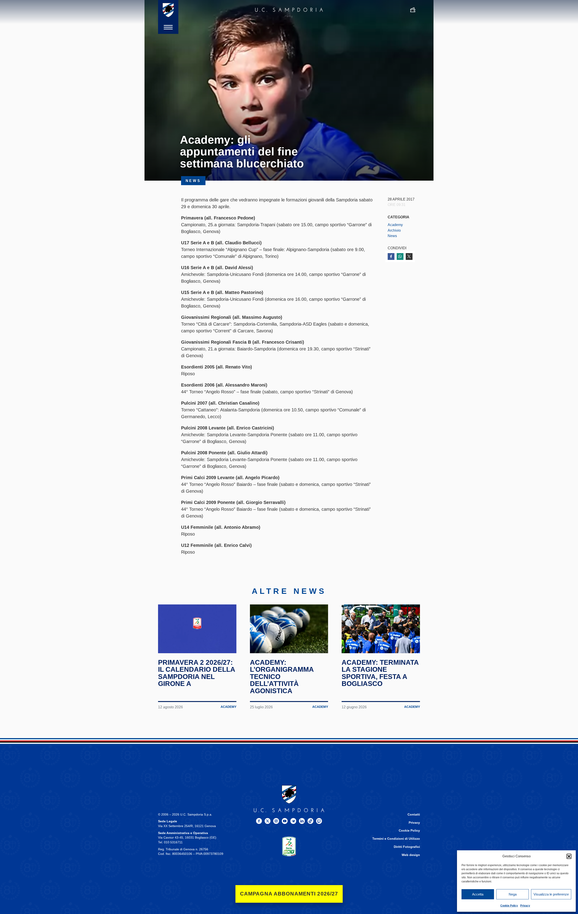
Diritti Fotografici (407, 847)
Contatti (414, 814)
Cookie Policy (509, 905)
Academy (395, 225)
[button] (569, 856)
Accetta (477, 894)
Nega (513, 894)
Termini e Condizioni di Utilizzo (396, 838)
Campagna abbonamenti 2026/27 (289, 894)
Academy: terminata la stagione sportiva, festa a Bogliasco (380, 673)
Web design (411, 855)
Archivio (394, 230)
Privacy (525, 905)
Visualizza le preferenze (551, 894)
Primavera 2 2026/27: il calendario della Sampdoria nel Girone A (196, 673)
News (392, 236)
